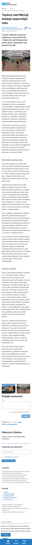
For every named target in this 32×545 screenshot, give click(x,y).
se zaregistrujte (11, 424)
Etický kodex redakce (10, 497)
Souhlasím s (12, 457)
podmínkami (15, 457)
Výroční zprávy (8, 499)
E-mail (19, 422)
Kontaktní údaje (9, 495)
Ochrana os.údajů (9, 494)
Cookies (6, 492)
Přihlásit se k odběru (8, 460)
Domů (4, 8)
